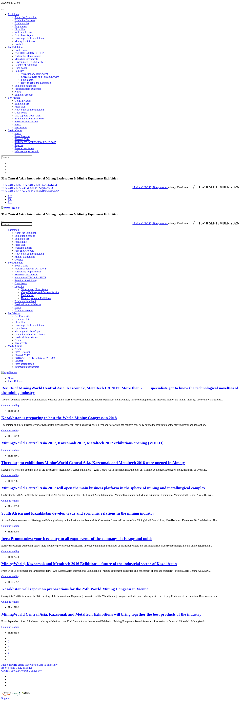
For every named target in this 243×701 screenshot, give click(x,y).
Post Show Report (24, 35)
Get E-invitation (23, 100)
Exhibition (13, 14)
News (18, 91)
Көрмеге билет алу (31, 670)
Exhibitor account (24, 94)
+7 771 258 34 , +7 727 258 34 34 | (20, 187)
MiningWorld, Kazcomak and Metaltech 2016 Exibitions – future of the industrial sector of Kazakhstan (89, 564)
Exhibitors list (22, 23)
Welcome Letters (23, 32)
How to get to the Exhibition (36, 82)
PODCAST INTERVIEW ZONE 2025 (35, 142)
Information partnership (27, 151)
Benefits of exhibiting (26, 65)
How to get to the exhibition (29, 38)
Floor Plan (20, 29)
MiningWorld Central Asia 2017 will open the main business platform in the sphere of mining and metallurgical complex (103, 488)
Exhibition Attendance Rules (29, 118)
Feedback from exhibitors (28, 88)
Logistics (19, 70)
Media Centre (15, 130)
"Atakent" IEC (140, 187)
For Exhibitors (15, 47)
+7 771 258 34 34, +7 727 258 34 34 (20, 184)
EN (10, 202)
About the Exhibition (26, 17)
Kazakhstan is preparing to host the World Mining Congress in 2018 (59, 418)
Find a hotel (27, 79)
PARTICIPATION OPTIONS (30, 53)
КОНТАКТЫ (49, 184)
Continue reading (10, 405)
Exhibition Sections (25, 20)
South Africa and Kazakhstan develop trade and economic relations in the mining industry (77, 513)
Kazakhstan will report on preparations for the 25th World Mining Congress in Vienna (74, 589)
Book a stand (21, 50)
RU (10, 196)
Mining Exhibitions (25, 41)
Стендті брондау (10, 670)
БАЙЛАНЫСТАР (49, 190)
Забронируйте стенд (12, 664)
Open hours (21, 67)
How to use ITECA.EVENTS (30, 62)
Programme (21, 26)
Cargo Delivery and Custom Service (40, 76)
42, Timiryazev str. (158, 187)
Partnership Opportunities (28, 56)
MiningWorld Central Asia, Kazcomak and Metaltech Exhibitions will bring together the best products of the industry (101, 614)
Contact (19, 44)
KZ (10, 199)
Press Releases (22, 136)
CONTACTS (46, 187)
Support (19, 145)
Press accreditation (24, 148)
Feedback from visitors (26, 121)
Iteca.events (21, 127)
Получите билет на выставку (41, 664)
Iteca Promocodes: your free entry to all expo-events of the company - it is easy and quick (76, 538)
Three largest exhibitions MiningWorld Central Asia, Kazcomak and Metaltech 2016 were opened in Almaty (93, 462)
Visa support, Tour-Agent (34, 73)
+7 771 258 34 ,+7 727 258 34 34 (19, 190)
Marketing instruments (26, 59)
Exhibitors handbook (25, 85)
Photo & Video (22, 139)
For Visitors (14, 97)
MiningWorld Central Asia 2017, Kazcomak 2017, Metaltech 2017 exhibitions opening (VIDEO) (82, 443)
